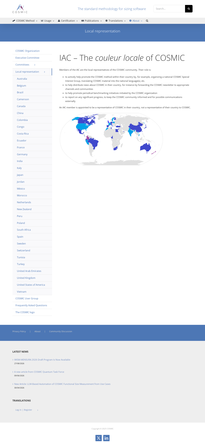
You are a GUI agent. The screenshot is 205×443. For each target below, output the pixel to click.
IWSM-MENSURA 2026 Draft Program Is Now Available (42, 359)
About (38, 331)
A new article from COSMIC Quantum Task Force (39, 371)
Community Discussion (60, 331)
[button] (147, 21)
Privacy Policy (19, 331)
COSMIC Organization (27, 50)
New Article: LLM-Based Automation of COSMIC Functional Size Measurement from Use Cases (62, 383)
